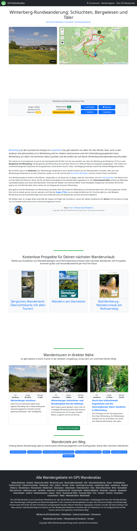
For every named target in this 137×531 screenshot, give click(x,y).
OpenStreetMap (119, 63)
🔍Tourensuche (93, 3)
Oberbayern (59, 487)
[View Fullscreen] (62, 37)
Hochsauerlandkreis (82, 22)
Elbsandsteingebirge (97, 482)
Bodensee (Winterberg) (18, 452)
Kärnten (65, 485)
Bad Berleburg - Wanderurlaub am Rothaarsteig (109, 305)
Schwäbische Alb (63, 490)
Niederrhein (48, 487)
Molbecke (106, 452)
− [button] (62, 33)
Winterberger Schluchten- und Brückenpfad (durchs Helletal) (67, 402)
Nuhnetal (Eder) (68, 456)
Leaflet (105, 63)
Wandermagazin (108, 3)
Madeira (124, 485)
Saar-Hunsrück (16, 490)
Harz (52, 485)
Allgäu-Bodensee (18, 482)
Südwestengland (40, 493)
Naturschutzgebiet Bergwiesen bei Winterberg (58, 452)
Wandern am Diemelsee (68, 301)
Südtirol (29, 493)
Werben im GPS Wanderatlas (48, 514)
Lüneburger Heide (101, 485)
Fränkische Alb (15, 485)
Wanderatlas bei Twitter (53, 518)
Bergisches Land (56, 482)
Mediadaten (66, 514)
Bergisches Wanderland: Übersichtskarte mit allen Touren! (27, 305)
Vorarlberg (118, 493)
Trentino (109, 493)
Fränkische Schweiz (30, 485)
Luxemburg (115, 485)
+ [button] (62, 29)
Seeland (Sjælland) (90, 490)
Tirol (94, 493)
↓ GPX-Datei (89, 107)
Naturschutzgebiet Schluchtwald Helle (88, 452)
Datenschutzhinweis (81, 514)
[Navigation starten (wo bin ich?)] (62, 42)
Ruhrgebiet (122, 487)
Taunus (52, 493)
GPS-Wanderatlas (16, 3)
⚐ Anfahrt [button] (89, 112)
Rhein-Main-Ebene (103, 487)
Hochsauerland (107, 177)
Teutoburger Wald (69, 493)
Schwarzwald (76, 490)
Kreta (72, 485)
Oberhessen (70, 487)
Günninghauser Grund (119, 452)
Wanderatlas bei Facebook (75, 518)
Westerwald (85, 495)
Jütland (58, 485)
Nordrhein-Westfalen (54, 22)
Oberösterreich (83, 487)
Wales (62, 495)
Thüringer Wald (85, 493)
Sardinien (41, 490)
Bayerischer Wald (41, 482)
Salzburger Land (29, 490)
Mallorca (13, 487)
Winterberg (14, 150)
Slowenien (104, 490)
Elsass (109, 482)
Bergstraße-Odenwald (74, 482)
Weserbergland (72, 495)
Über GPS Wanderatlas (125, 3)
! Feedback (107, 112)
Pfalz (92, 487)
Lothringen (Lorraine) (84, 485)
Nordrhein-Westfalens (79, 173)
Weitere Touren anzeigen (68, 428)
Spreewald (122, 490)
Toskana (101, 493)
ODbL (125, 63)
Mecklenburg (24, 487)
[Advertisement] (93, 81)
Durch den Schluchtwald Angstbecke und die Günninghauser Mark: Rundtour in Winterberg (109, 405)
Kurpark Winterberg (34, 452)
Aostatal (29, 482)
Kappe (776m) (61, 192)
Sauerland (69, 22)
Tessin (58, 493)
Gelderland (43, 485)
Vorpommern (52, 495)
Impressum (96, 514)
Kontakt (91, 518)
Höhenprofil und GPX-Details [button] (63, 112)
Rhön (114, 487)
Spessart (112, 490)
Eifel (85, 482)
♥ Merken (107, 107)
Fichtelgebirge (119, 482)
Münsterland (36, 487)
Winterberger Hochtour (23, 400)
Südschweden (19, 493)
